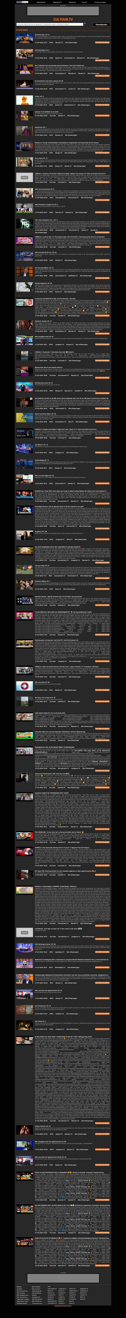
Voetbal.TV (69, 212)
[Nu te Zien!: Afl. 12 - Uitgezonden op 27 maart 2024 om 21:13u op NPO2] (24, 166)
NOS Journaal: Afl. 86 (42, 682)
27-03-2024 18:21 (41, 453)
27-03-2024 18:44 (41, 409)
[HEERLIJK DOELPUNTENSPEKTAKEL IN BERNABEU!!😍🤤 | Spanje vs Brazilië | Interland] (24, 1180)
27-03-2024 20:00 (41, 247)
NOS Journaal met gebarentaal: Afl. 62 (48, 991)
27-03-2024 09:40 (41, 983)
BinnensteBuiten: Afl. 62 (43, 283)
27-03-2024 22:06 (41, 116)
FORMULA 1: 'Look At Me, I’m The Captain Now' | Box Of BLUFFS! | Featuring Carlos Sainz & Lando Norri (70, 237)
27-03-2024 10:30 (41, 952)
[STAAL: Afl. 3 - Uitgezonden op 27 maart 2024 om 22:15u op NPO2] (24, 104)
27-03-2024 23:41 (41, 43)
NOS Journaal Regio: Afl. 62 (44, 476)
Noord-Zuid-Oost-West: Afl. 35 (45, 414)
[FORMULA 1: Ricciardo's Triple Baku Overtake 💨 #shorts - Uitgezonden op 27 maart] (24, 360)
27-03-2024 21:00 (41, 182)
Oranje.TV (72, 1297)
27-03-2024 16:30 (41, 740)
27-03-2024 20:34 (41, 198)
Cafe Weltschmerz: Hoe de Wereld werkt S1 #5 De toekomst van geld (59, 507)
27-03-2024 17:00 (41, 635)
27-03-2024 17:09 (41, 589)
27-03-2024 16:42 (41, 726)
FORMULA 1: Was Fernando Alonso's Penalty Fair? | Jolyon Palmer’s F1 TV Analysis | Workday (67, 667)
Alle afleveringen (71, 43)
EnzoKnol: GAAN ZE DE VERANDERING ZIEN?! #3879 (52, 793)
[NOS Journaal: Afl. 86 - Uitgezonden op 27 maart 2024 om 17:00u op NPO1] (24, 690)
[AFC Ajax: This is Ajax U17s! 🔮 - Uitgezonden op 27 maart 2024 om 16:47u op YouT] (24, 706)
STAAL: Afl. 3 (39, 96)
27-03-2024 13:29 (41, 875)
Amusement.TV (60, 73)
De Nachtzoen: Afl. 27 (42, 35)
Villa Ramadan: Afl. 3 (42, 50)
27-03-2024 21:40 (41, 135)
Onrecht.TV (72, 1295)
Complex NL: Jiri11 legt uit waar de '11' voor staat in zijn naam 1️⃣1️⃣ (58, 929)
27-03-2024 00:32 (41, 1266)
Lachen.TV (71, 89)
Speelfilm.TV (84, 1289)
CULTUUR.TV (63, 19)
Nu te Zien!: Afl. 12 (41, 158)
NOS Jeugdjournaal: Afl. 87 (44, 337)
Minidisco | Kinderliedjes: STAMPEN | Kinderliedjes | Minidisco (56, 887)
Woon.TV (82, 1299)
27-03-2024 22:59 (41, 73)
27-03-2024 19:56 (41, 276)
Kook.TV (61, 1295)
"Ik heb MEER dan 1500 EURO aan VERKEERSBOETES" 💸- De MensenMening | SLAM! (63, 612)
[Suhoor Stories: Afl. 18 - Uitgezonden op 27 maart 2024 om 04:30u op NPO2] (24, 1134)
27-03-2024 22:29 (41, 89)
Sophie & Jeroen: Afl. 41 (43, 321)
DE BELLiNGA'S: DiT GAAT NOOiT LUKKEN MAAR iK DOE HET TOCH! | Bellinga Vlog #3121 (63, 1037)
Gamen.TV (61, 116)
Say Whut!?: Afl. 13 (41, 445)
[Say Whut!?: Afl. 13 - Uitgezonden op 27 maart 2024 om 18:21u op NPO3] (24, 453)
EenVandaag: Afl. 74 (42, 460)
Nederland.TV (57, 2)
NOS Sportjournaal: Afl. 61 (44, 383)
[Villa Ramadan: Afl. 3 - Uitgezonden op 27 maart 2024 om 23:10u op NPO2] (24, 58)
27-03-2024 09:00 (41, 998)
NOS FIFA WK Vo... (37, 1301)
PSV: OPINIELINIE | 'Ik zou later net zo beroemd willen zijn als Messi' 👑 (59, 832)
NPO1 (51, 73)
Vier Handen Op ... (37, 1293)
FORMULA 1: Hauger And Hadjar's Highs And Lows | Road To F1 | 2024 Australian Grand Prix (66, 429)
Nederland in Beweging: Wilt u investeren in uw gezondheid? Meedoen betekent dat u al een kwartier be (71, 960)
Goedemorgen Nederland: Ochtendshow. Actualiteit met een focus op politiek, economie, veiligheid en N (71, 975)
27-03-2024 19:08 (41, 316)
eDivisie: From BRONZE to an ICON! (46, 112)
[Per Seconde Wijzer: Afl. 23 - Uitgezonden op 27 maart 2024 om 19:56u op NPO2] (24, 276)
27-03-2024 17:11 (40, 576)
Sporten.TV (59, 212)
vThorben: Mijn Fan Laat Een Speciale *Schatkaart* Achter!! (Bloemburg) (60, 732)
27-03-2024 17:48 (41, 539)
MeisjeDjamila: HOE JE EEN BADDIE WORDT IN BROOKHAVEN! (54, 747)
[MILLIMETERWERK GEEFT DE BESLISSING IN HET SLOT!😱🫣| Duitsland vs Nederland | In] (24, 1213)
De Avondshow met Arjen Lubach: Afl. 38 (49, 81)
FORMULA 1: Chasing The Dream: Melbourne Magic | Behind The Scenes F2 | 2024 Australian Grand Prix (70, 174)
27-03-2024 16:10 (41, 827)
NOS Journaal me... (22, 1291)
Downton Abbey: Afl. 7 (42, 581)
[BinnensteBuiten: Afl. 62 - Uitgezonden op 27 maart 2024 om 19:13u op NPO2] (24, 291)
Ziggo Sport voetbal (23, 1299)
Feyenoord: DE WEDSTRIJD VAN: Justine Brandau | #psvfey (55, 299)
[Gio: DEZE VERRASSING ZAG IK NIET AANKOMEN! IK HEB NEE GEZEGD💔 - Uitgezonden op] (24, 555)
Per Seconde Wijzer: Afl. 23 (44, 268)
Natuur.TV (72, 1289)
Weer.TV (82, 1297)
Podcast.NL (72, 2)
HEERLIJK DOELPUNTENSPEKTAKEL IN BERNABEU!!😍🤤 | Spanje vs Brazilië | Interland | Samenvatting (69, 1173)
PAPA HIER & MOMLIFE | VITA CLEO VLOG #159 (50, 713)
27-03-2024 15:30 (41, 866)
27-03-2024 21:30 (41, 153)
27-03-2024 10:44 (41, 937)
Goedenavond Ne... (22, 1303)
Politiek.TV (72, 1299)
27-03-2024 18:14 (41, 484)
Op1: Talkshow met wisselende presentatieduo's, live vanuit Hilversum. (60, 66)
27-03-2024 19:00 (41, 361)
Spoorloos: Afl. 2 (40, 127)
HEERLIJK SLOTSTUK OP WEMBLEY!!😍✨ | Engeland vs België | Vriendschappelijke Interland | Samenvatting (72, 1238)
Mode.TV (61, 1301)
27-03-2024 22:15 (41, 105)
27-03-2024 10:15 (41, 968)
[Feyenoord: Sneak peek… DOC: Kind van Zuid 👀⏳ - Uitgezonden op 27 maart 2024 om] (24, 782)
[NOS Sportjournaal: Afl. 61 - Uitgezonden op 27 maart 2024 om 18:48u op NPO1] (24, 391)
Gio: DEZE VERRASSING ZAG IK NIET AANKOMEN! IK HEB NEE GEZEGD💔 (58, 547)
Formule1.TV (62, 182)
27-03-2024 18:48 (41, 391)
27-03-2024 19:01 (41, 345)
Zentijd (34, 1295)
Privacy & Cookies (100, 2)
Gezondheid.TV (60, 198)
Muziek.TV (94, 230)
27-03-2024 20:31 (41, 212)
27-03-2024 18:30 (41, 438)
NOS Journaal (21, 1293)
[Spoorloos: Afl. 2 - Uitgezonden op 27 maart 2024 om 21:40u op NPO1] (24, 135)
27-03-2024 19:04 (41, 331)
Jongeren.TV (59, 345)
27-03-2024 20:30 (41, 230)
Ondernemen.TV (69, 105)
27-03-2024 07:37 (41, 1014)
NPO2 (51, 43)
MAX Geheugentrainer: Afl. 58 (45, 944)
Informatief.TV (69, 58)
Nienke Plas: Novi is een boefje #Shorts (49, 368)
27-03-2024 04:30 (41, 1134)
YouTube (53, 116)
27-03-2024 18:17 (41, 468)
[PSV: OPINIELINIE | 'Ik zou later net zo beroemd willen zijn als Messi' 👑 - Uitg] (24, 840)
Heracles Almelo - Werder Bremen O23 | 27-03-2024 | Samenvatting (58, 597)
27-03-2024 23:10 (41, 58)
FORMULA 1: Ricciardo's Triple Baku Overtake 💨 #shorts (54, 352)
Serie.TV (69, 539)
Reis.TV (70, 422)
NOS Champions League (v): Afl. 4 (46, 205)
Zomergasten (36, 1297)
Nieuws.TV (81, 73)
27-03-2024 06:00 (41, 1121)
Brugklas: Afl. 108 (41, 532)
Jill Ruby (19, 1289)
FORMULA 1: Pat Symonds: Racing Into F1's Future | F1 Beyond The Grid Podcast (62, 848)
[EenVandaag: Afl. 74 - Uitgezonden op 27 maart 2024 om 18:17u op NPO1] (24, 468)
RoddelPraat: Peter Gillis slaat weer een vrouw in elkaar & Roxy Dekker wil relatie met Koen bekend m (70, 491)
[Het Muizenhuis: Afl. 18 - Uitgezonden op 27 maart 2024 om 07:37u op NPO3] (24, 1014)
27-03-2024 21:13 (41, 166)
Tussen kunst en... (37, 1303)
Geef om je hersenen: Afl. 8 (44, 189)
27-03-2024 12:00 (41, 923)
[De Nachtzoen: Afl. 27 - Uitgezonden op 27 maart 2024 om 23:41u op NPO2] (24, 43)
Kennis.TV (58, 105)
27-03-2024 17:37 (41, 560)
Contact (84, 2)
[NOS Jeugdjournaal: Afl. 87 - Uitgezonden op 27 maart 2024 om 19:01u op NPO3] (24, 345)
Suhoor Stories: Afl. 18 (42, 1126)
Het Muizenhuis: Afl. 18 (43, 1006)
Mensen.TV (59, 43)
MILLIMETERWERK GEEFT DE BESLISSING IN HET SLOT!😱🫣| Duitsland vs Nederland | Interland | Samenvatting (72, 1205)
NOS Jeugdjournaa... (23, 1295)
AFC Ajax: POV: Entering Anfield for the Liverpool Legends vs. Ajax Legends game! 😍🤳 (65, 871)
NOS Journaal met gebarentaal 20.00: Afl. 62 (50, 1157)
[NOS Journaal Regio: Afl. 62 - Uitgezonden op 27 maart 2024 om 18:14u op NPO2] (24, 484)
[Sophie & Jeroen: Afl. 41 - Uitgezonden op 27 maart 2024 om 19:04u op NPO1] (24, 329)
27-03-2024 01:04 (41, 1233)
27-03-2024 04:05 (41, 1150)
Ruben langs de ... (37, 1291)
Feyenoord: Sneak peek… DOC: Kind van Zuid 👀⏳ (52, 774)
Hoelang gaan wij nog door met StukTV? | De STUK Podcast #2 (56, 640)
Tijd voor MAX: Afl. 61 (42, 566)
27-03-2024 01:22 (41, 1200)
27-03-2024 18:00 (41, 526)
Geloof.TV (58, 58)
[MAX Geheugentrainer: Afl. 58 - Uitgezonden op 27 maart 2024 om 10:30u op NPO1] (24, 952)
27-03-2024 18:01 (41, 501)
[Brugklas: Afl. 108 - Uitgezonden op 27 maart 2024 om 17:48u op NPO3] (24, 539)
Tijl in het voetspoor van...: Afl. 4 (46, 220)
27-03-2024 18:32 (41, 422)
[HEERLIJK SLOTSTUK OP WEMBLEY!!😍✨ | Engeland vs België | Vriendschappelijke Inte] (24, 1246)
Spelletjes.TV (73, 276)
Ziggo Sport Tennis (22, 1301)
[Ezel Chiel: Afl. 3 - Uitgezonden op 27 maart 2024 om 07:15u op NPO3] (24, 1029)
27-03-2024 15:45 (41, 842)
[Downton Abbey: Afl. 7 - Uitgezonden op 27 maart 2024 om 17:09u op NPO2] (24, 589)
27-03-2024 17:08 (41, 605)
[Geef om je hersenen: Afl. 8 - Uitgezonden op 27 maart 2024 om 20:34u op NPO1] (24, 197)
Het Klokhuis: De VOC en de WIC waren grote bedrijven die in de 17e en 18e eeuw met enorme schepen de (71, 398)
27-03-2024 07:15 (41, 1029)
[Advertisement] (63, 11)
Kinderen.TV (60, 1014)
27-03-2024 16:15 (41, 788)
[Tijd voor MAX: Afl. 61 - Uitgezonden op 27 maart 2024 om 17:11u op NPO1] (24, 574)
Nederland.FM (41, 2)
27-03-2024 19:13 (41, 292)
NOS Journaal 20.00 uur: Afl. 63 (46, 252)
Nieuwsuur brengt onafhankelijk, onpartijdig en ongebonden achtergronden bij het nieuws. (67, 143)
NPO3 (51, 212)
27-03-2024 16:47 (41, 702)
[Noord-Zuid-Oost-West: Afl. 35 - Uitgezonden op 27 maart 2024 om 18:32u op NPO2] (24, 422)
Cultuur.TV (58, 166)
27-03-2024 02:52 (41, 1165)
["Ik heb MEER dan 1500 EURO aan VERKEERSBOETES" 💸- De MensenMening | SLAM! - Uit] (24, 620)
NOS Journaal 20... (37, 1299)
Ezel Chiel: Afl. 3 (40, 1021)
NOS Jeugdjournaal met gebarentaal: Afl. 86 (50, 1142)
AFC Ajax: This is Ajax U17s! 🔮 (45, 698)
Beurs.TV (61, 526)
